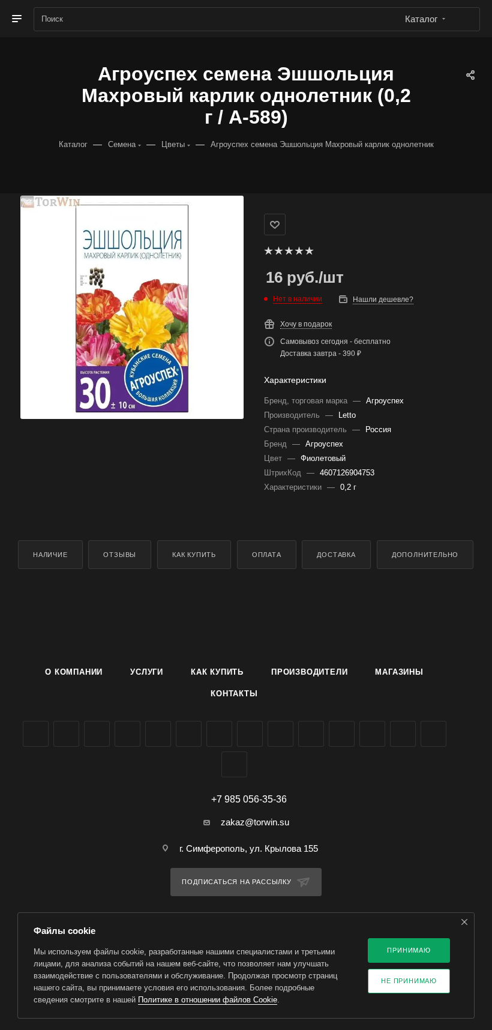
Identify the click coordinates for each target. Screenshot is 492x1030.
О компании (74, 671)
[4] (298, 251)
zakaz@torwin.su (255, 822)
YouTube (189, 734)
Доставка (336, 554)
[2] (278, 251)
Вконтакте (36, 734)
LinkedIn (234, 764)
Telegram (158, 734)
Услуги (146, 671)
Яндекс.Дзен (342, 734)
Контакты (234, 693)
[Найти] (465, 19)
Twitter (97, 734)
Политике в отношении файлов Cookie (207, 999)
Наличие (50, 554)
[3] (288, 251)
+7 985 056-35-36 (249, 799)
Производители (309, 671)
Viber (280, 734)
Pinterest (403, 734)
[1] (268, 251)
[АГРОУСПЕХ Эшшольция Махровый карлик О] (132, 307)
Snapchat (433, 734)
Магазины (399, 671)
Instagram (127, 734)
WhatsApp (311, 734)
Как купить (194, 554)
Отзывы (119, 554)
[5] (309, 251)
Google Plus (250, 734)
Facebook (66, 734)
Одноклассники (219, 734)
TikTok (372, 734)
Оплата (266, 554)
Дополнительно (425, 554)
